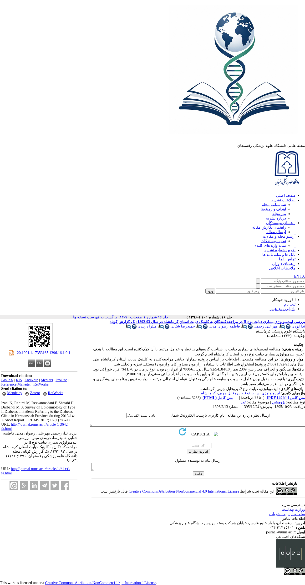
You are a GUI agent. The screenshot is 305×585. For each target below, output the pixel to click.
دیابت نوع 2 (250, 393)
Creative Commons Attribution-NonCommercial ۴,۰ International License (100, 583)
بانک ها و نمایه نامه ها (278, 254)
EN (296, 276)
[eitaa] (14, 485)
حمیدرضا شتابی (182, 326)
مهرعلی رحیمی (266, 326)
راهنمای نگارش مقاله (269, 227)
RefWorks (41, 384)
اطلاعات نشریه (283, 200)
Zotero (35, 393)
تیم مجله (279, 214)
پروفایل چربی (228, 393)
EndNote (31, 380)
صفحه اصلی (285, 195)
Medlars (47, 380)
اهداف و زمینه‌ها (273, 209)
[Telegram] (44, 485)
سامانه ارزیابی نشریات (287, 514)
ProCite (61, 380)
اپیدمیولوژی (270, 393)
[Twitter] (55, 485)
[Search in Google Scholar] (288, 328)
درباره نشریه (276, 218)
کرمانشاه (208, 393)
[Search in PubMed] (282, 328)
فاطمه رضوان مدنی (224, 326)
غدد (243, 402)
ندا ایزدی (298, 326)
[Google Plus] (24, 485)
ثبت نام (289, 304)
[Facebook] (65, 485)
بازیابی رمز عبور (282, 309)
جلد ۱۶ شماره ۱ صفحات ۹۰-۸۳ (143, 317)
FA (302, 276)
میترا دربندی (147, 326)
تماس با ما (287, 259)
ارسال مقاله (276, 232)
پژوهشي (278, 402)
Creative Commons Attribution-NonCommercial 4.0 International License (184, 491)
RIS (19, 380)
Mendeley (14, 393)
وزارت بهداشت (293, 509)
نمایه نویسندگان (273, 241)
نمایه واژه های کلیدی (270, 245)
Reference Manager (16, 384)
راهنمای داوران (283, 264)
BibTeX (7, 380)
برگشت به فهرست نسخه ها (95, 317)
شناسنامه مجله (274, 205)
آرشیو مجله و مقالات (279, 236)
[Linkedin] (34, 485)
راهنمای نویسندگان (280, 223)
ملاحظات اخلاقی (282, 268)
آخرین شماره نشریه (279, 250)
